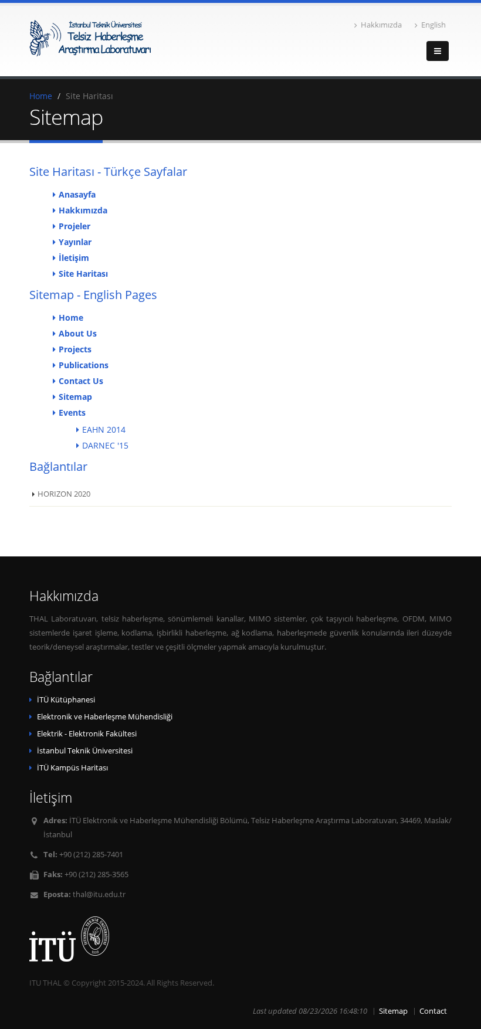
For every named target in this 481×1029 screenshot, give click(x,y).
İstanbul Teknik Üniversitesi (85, 751)
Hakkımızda (381, 25)
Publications (84, 365)
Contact (433, 1011)
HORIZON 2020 (64, 494)
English (433, 25)
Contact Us (81, 380)
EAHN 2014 (104, 429)
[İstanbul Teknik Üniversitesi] (240, 939)
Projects (75, 349)
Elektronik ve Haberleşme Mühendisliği (104, 717)
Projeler (74, 226)
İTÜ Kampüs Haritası (72, 768)
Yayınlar (75, 241)
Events (72, 412)
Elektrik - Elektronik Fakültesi (87, 734)
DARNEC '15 (105, 445)
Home (40, 95)
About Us (78, 333)
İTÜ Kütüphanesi (66, 700)
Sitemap (75, 396)
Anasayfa (77, 194)
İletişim (74, 257)
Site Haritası (83, 273)
